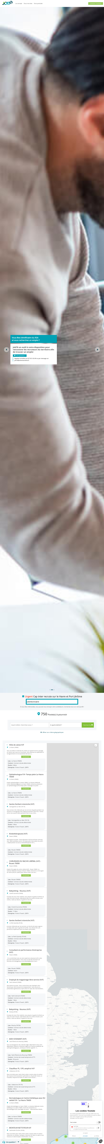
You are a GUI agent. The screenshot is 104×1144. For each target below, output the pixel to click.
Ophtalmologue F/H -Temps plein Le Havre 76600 (26, 775)
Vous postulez (38, 3)
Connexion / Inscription (95, 3)
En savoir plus (26, 756)
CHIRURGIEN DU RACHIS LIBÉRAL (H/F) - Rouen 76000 (25, 862)
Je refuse (96, 1136)
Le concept (18, 3)
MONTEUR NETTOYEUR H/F (20, 1128)
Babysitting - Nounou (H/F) (20, 891)
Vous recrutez (28, 3)
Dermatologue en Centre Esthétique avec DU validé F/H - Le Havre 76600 (27, 1099)
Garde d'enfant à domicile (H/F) (21, 804)
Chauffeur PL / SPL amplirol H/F (22, 1068)
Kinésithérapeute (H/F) (18, 834)
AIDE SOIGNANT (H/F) (17, 1039)
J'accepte (85, 1136)
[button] (6, 349)
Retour (74, 1136)
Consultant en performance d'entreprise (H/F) (25, 951)
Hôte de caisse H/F (16, 745)
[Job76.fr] (7, 3)
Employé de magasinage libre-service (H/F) (26, 980)
